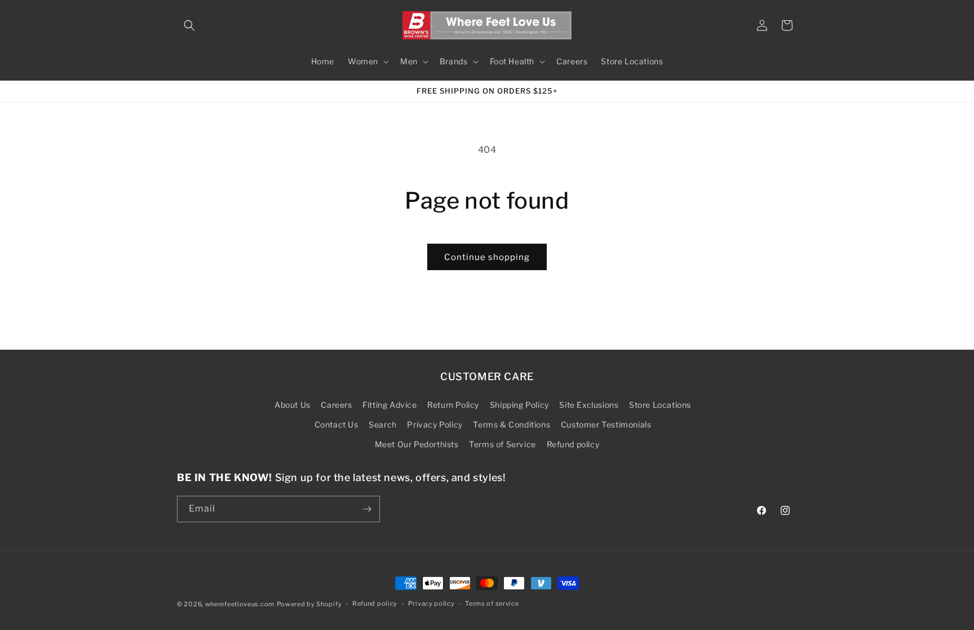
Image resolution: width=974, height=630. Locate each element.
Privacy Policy (434, 424)
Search (383, 424)
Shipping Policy (519, 404)
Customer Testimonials (606, 424)
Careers (336, 404)
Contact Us (336, 424)
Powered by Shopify (309, 604)
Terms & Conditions (511, 424)
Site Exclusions (588, 404)
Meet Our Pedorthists (417, 444)
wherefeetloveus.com (240, 604)
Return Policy (453, 404)
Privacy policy (431, 603)
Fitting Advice (389, 404)
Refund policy (573, 444)
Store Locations (660, 404)
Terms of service (492, 603)
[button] (189, 25)
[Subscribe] (367, 509)
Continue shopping (487, 257)
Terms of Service (502, 444)
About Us (293, 404)
